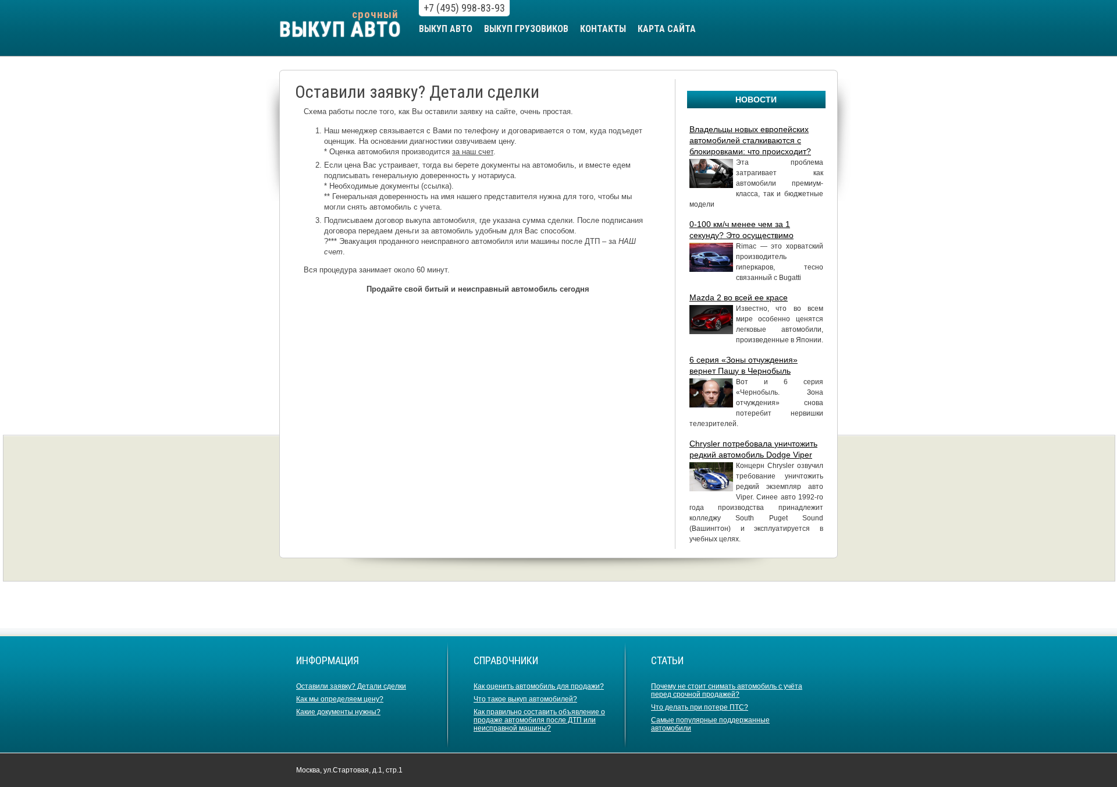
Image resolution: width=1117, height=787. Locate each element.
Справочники (506, 661)
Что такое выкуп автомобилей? (525, 699)
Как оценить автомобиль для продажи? (539, 686)
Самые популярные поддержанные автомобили (710, 724)
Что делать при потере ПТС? (699, 707)
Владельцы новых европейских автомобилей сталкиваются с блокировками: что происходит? (750, 140)
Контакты (603, 28)
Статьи (667, 661)
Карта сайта (667, 28)
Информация (327, 661)
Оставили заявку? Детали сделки (351, 686)
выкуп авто (340, 29)
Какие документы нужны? (338, 712)
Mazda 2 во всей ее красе (738, 297)
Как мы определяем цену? (339, 699)
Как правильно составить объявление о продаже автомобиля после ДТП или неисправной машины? (539, 720)
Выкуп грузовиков (526, 28)
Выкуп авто (445, 28)
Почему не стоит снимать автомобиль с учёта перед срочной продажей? (726, 690)
